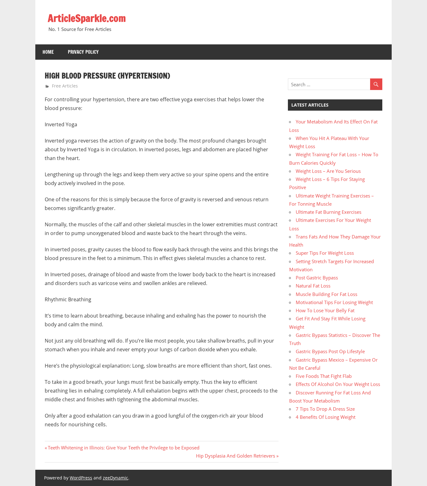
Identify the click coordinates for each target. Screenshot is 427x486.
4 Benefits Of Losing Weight (325, 417)
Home (48, 52)
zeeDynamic (115, 478)
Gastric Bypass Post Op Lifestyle (330, 351)
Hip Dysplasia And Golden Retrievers (235, 456)
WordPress (81, 478)
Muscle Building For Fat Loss (326, 294)
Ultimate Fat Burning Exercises (328, 212)
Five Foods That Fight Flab (324, 376)
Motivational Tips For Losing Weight (334, 302)
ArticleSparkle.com (87, 18)
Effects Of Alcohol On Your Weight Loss (338, 384)
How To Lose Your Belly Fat (325, 310)
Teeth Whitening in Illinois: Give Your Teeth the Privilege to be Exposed (123, 447)
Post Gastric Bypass (317, 277)
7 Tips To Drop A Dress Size (325, 409)
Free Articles (65, 86)
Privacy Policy (83, 52)
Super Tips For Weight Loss (325, 253)
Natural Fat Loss (313, 286)
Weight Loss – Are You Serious (328, 171)
